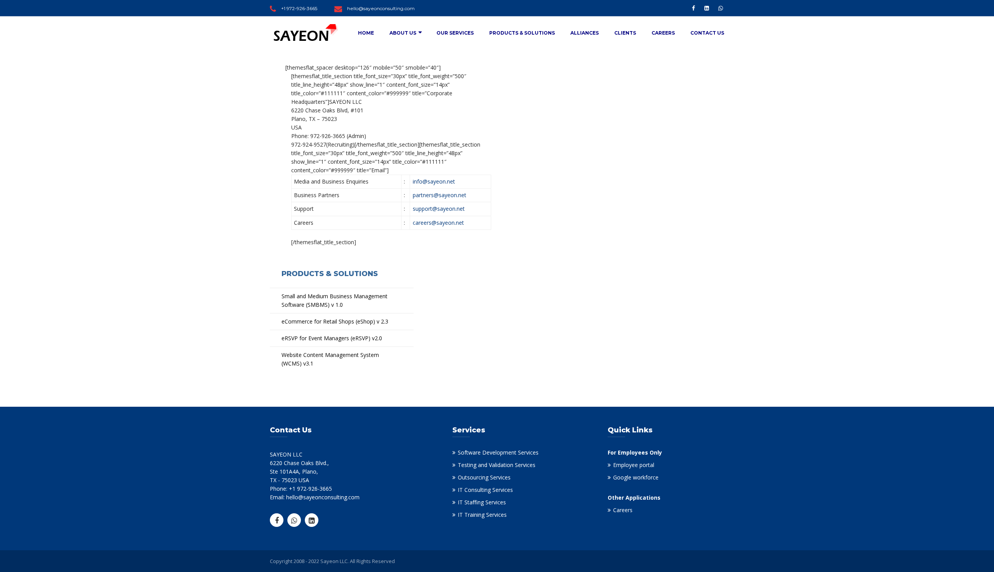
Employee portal (633, 465)
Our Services (455, 33)
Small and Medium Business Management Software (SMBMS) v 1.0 (335, 300)
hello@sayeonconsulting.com (381, 8)
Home (366, 33)
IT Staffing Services (482, 502)
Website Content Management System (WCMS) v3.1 (330, 359)
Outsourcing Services (484, 477)
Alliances (584, 33)
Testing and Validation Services (496, 465)
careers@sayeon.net (438, 222)
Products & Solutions (522, 33)
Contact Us (707, 33)
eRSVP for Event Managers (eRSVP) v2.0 (332, 338)
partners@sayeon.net (439, 195)
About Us (402, 33)
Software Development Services (498, 452)
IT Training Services (482, 514)
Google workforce (636, 477)
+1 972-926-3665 (299, 8)
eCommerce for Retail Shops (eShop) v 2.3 (335, 321)
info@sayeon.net (434, 181)
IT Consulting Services (485, 489)
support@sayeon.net (439, 208)
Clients (625, 33)
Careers (663, 33)
